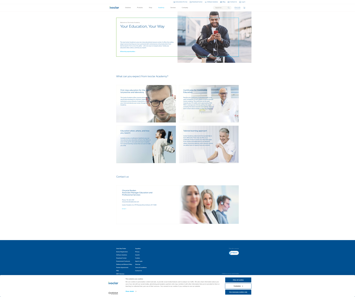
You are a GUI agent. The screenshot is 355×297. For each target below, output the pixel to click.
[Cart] (244, 8)
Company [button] (185, 7)
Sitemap (137, 264)
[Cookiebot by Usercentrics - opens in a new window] (113, 293)
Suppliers (138, 248)
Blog (224, 2)
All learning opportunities (127, 51)
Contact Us (233, 2)
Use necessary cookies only (238, 292)
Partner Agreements (122, 267)
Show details (130, 291)
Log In (243, 2)
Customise (237, 286)
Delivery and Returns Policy (124, 264)
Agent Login (138, 261)
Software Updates (212, 2)
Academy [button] (161, 7)
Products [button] (140, 7)
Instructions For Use (181, 2)
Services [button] (173, 7)
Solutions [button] (128, 7)
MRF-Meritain (120, 274)
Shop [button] (150, 7)
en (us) (237, 7)
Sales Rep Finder (121, 248)
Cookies (137, 258)
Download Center (197, 2)
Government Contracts (123, 261)
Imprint (137, 255)
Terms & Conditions (141, 267)
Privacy (137, 251)
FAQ (117, 270)
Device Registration (122, 251)
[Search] (229, 8)
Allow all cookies (238, 280)
